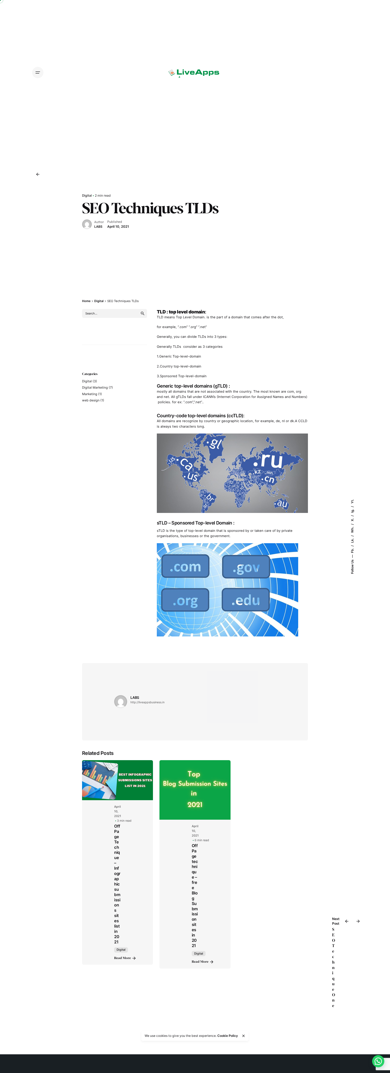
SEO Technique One (333, 968)
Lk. (352, 540)
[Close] (243, 1036)
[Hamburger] (37, 72)
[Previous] (346, 921)
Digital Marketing (95, 387)
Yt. (352, 501)
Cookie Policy (227, 1036)
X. (352, 519)
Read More (122, 958)
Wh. (352, 529)
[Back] (37, 174)
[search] (142, 313)
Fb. (352, 550)
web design (91, 400)
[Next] (358, 921)
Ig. (352, 510)
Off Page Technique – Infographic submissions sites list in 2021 (117, 884)
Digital (87, 195)
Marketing (89, 394)
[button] (378, 1061)
